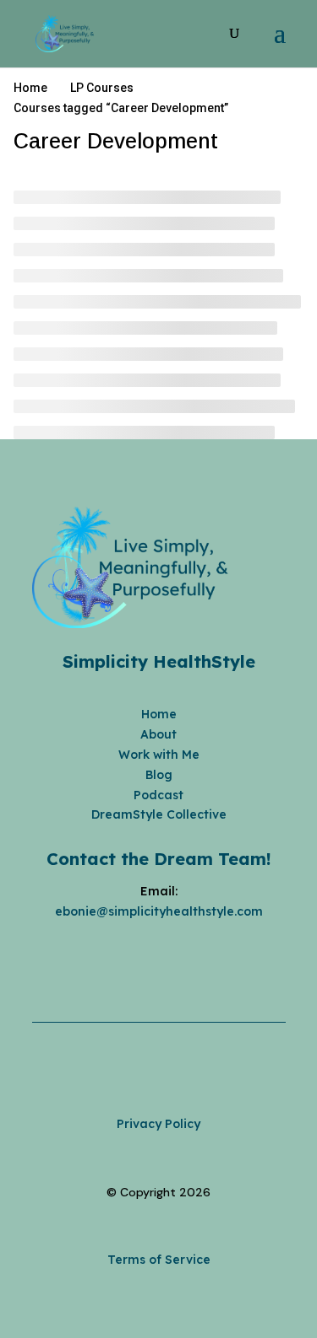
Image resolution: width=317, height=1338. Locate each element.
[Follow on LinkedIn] (209, 951)
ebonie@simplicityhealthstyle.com (159, 911)
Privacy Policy (158, 1123)
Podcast (158, 795)
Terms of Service (158, 1259)
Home (159, 714)
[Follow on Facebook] (108, 951)
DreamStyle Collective (159, 814)
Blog (158, 774)
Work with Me (158, 754)
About (158, 734)
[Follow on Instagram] (142, 951)
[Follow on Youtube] (175, 951)
